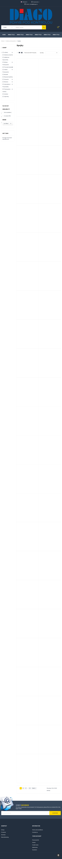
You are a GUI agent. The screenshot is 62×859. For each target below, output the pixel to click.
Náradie (6, 74)
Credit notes (35, 845)
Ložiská (6, 52)
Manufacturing (5, 837)
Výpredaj (6, 96)
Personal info (35, 840)
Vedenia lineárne (8, 54)
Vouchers (34, 849)
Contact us (35, 832)
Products (3, 832)
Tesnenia (6, 79)
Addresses (35, 847)
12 (30, 788)
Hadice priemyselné (6, 71)
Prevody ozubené (8, 67)
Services (3, 834)
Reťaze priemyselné (6, 63)
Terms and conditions (37, 829)
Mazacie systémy (8, 77)
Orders (34, 842)
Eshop (4, 47)
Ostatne (6, 94)
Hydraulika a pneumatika (6, 85)
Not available (8, 112)
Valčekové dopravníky (6, 58)
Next (34, 788)
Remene (6, 81)
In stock (7, 116)
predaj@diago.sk (33, 4)
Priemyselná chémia (6, 90)
